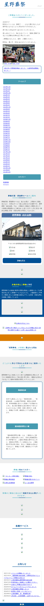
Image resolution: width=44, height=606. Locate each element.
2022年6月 (6, 109)
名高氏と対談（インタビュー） (21, 591)
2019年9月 (6, 129)
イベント (6, 184)
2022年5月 (6, 111)
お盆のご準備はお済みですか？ (21, 584)
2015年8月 (6, 170)
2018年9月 (6, 144)
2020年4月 (6, 123)
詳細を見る (21, 260)
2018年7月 (6, 148)
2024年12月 (6, 93)
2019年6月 (6, 131)
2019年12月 (6, 127)
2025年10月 (6, 89)
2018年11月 (6, 139)
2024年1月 (6, 101)
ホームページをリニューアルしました (24, 587)
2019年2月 (6, 135)
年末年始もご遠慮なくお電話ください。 (24, 582)
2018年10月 (6, 142)
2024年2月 (6, 99)
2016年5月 (6, 164)
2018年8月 (6, 146)
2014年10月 (6, 172)
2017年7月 (6, 154)
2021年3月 (6, 117)
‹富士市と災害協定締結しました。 (15, 68)
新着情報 (6, 182)
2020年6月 (6, 121)
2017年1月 (6, 158)
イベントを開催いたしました (21, 573)
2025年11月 (6, 87)
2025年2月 (6, 91)
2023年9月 (6, 103)
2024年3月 (6, 97)
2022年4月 (6, 113)
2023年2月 (6, 105)
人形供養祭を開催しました (20, 589)
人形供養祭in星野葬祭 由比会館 (21, 580)
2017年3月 (6, 156)
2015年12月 (6, 168)
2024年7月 (6, 95)
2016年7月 (6, 162)
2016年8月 (6, 160)
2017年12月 (6, 152)
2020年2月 (6, 125)
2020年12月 (6, 119)
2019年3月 (6, 133)
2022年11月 (6, 107)
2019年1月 (6, 137)
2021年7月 (6, 115)
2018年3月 (6, 150)
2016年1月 (6, 166)
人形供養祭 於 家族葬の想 (21, 593)
